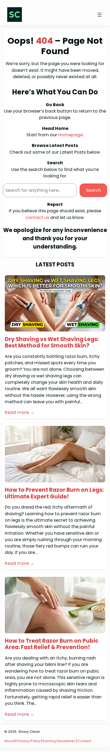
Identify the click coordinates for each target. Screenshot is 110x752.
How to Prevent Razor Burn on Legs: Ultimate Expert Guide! (54, 493)
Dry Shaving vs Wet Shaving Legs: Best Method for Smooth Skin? (52, 342)
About (9, 740)
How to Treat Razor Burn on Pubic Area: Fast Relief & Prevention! (52, 644)
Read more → (19, 412)
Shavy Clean (29, 731)
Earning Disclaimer (59, 740)
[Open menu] (99, 14)
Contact (84, 740)
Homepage (70, 135)
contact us (37, 217)
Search (93, 190)
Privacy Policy (29, 740)
